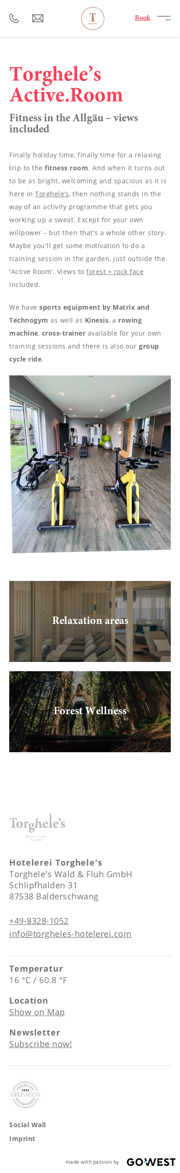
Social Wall (27, 1124)
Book (142, 18)
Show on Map (37, 1011)
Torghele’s (52, 193)
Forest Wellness (90, 711)
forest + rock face (115, 271)
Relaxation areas (90, 621)
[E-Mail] (38, 18)
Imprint (22, 1138)
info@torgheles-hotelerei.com (70, 933)
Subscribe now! (40, 1043)
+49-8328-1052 (39, 920)
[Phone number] (14, 18)
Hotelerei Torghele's (92, 18)
